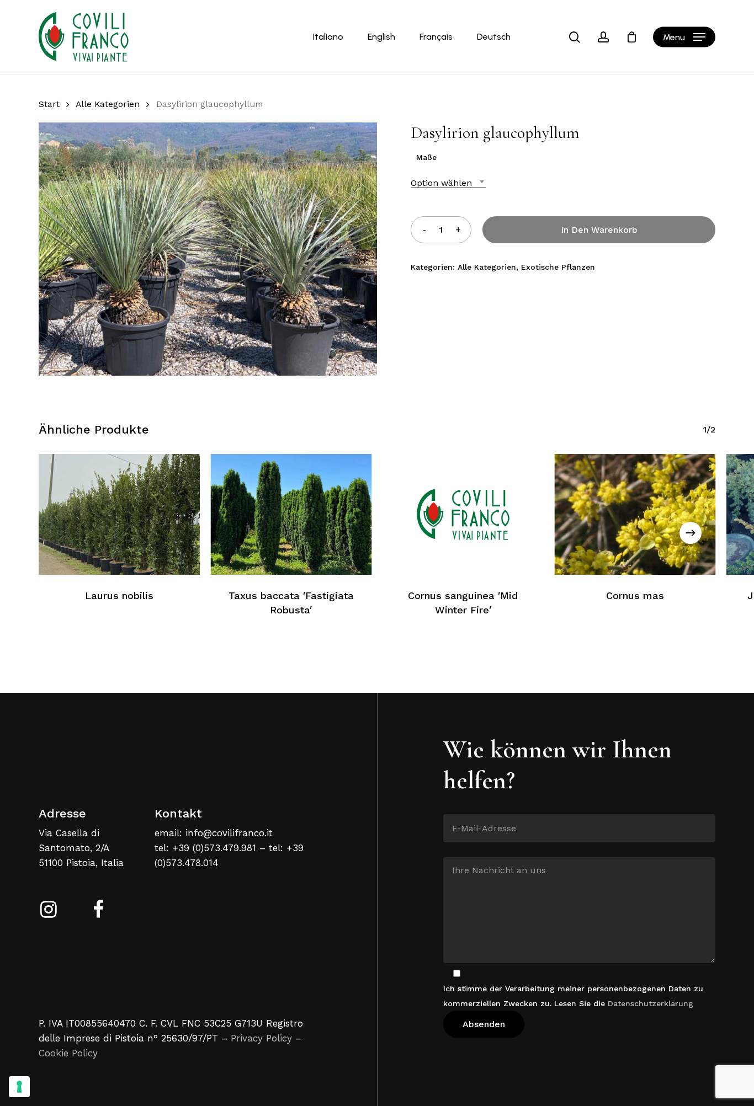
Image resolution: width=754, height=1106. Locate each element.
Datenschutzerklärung (650, 1003)
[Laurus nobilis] (119, 514)
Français (436, 37)
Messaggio (463, 849)
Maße (426, 157)
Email (454, 806)
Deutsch (494, 37)
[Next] (690, 533)
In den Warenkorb (599, 230)
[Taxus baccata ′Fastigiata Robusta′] (291, 514)
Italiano (328, 37)
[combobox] (448, 182)
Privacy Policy (261, 1038)
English (381, 37)
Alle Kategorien (108, 104)
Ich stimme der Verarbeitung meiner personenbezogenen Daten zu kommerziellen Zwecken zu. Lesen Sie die (573, 996)
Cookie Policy (68, 1053)
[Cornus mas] (635, 514)
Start (49, 104)
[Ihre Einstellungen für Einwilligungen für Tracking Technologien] (19, 1086)
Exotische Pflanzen (558, 267)
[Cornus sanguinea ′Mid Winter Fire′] (463, 514)
